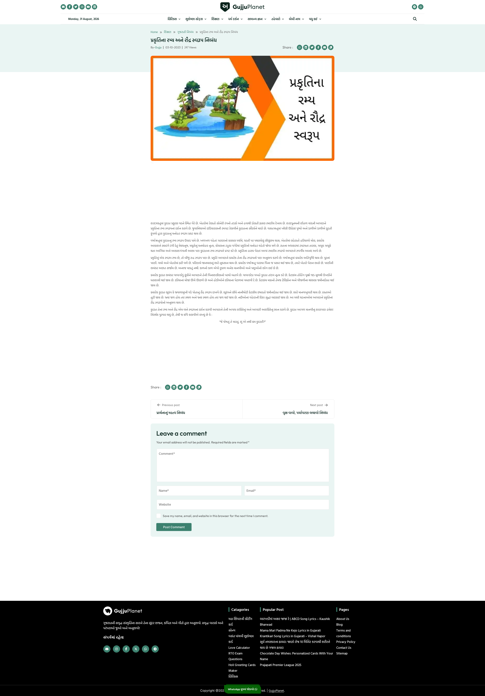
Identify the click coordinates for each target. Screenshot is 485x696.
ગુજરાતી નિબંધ (185, 32)
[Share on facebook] (318, 47)
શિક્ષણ (167, 32)
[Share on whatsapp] (299, 47)
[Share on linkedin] (305, 47)
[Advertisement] (15, 94)
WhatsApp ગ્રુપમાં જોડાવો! (241, 689)
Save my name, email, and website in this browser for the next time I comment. (215, 516)
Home (154, 32)
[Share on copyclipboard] (330, 47)
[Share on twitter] (312, 47)
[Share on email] (324, 47)
